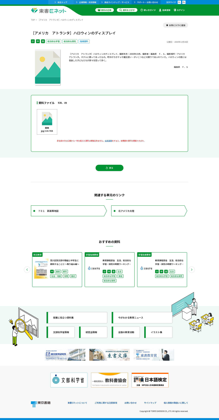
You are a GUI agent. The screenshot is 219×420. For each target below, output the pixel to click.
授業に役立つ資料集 (63, 317)
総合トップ (62, 2)
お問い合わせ (130, 402)
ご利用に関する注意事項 (106, 402)
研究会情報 (91, 332)
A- (179, 2)
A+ (184, 2)
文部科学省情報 (61, 332)
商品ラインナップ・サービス (116, 2)
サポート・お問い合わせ (147, 2)
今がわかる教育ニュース (130, 317)
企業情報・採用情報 (87, 2)
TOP (33, 19)
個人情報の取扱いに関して (176, 402)
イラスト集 (156, 332)
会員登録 (166, 10)
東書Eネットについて (77, 402)
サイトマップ (150, 402)
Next (191, 269)
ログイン (181, 10)
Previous (27, 269)
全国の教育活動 (126, 332)
